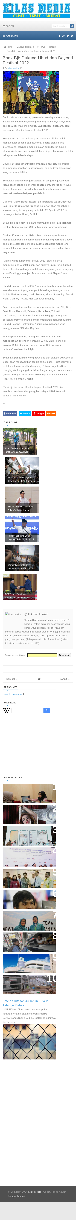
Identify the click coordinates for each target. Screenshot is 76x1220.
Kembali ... (12, 678)
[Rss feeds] (72, 35)
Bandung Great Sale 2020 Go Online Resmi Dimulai (25, 832)
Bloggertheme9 (16, 1196)
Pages (9, 26)
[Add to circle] (63, 35)
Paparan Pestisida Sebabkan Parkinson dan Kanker (25, 981)
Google (39, 413)
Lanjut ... (65, 678)
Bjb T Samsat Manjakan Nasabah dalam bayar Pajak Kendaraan (28, 938)
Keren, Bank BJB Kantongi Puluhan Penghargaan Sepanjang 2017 (28, 855)
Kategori (11, 35)
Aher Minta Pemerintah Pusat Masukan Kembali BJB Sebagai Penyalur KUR (27, 961)
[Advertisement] (29, 749)
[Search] (72, 26)
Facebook (10, 413)
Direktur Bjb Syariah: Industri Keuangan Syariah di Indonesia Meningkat (27, 791)
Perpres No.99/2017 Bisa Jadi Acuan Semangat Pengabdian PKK (25, 919)
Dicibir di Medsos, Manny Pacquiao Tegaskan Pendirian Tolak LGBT (25, 898)
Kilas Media (34, 1191)
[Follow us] (68, 35)
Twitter (26, 413)
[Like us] (59, 35)
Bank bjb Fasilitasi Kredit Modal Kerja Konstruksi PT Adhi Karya (28, 874)
